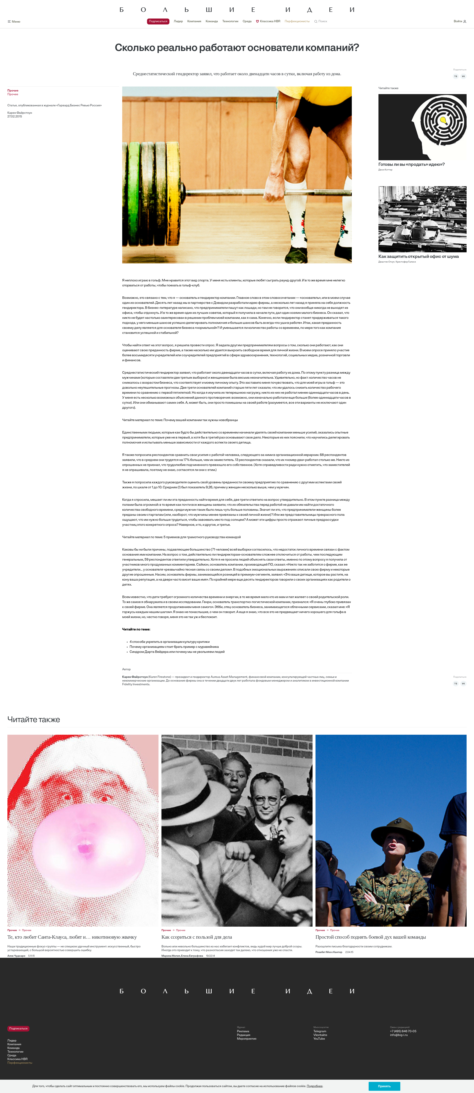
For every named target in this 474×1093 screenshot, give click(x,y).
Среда (247, 21)
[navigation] (228, 21)
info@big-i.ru (399, 1035)
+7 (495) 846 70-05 (403, 1031)
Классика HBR (270, 21)
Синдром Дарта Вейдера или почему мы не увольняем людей (177, 652)
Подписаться (158, 21)
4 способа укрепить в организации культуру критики (170, 642)
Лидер (178, 21)
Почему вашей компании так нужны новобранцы (200, 420)
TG (455, 76)
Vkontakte (320, 1035)
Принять (384, 1086)
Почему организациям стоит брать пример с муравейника (174, 647)
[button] (320, 21)
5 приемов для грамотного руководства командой (202, 537)
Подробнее (315, 1086)
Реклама (243, 1031)
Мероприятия (246, 1038)
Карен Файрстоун (19, 113)
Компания (194, 21)
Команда (212, 21)
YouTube (319, 1038)
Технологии (230, 21)
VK (463, 76)
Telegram (319, 1031)
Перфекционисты (297, 21)
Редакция (243, 1035)
